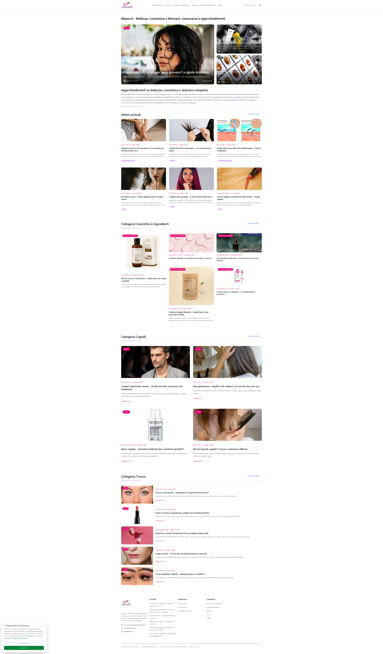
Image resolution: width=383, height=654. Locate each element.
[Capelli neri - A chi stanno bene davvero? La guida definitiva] (167, 54)
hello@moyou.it (129, 631)
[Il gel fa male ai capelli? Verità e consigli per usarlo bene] (239, 39)
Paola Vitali (125, 145)
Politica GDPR (170, 647)
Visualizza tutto (253, 114)
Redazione (182, 599)
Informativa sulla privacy (149, 647)
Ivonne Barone (126, 193)
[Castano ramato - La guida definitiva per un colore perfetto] (239, 69)
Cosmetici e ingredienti (181, 5)
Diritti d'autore (136, 647)
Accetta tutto (24, 648)
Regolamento (125, 647)
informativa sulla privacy (20, 638)
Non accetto (24, 643)
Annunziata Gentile (223, 193)
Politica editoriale (182, 647)
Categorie (211, 599)
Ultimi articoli (158, 5)
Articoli (153, 599)
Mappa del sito (193, 647)
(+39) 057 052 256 (130, 628)
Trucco (220, 5)
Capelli (167, 5)
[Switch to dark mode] (260, 5)
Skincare (195, 5)
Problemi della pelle (208, 5)
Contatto (161, 647)
